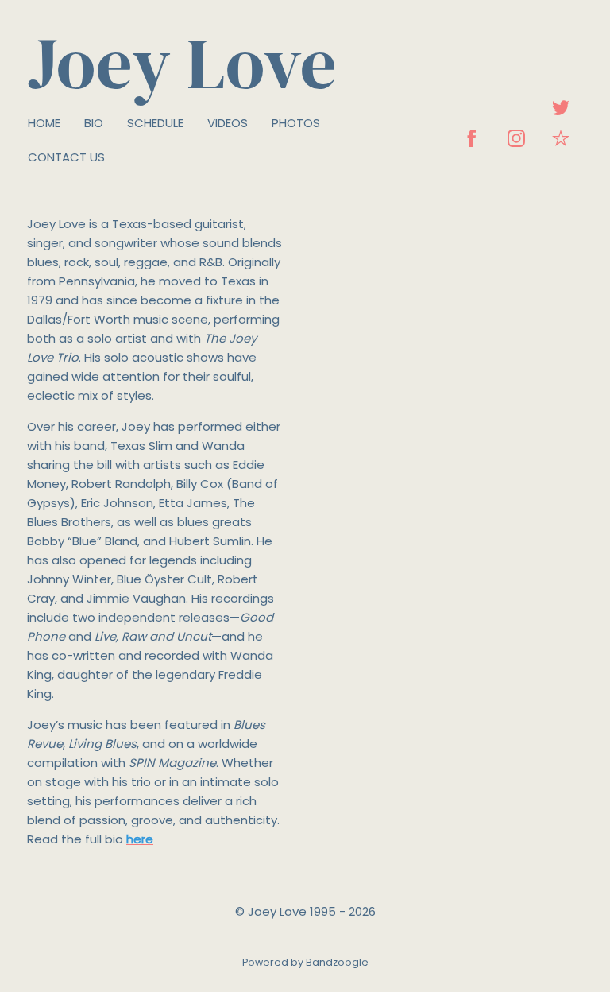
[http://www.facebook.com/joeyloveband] (472, 138)
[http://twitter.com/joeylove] (560, 108)
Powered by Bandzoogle (305, 962)
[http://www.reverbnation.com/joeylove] (560, 138)
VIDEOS (227, 122)
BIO (93, 122)
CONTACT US (66, 157)
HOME (44, 122)
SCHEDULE (155, 122)
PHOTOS (296, 122)
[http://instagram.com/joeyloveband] (516, 138)
